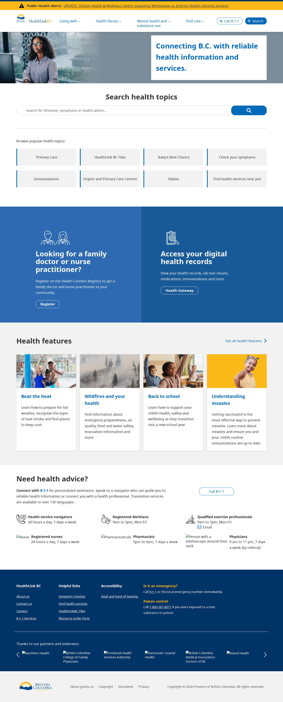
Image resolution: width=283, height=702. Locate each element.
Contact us (24, 604)
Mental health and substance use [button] (152, 23)
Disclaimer (126, 687)
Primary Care (46, 157)
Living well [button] (68, 21)
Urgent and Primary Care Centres (110, 179)
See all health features (243, 340)
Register (47, 304)
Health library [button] (107, 21)
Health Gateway (179, 290)
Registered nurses (47, 536)
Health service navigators (50, 516)
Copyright (106, 687)
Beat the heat (36, 396)
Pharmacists (144, 536)
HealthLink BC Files (110, 157)
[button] (17, 655)
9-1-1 (153, 592)
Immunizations (46, 179)
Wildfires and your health (105, 399)
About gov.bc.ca (82, 687)
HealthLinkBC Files (72, 611)
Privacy (144, 687)
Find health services (73, 604)
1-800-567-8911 (160, 607)
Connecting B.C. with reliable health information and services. (207, 57)
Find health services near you (237, 179)
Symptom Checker (72, 596)
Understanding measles (228, 399)
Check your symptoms (237, 157)
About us (22, 596)
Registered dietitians (131, 516)
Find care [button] (193, 21)
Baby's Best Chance (174, 157)
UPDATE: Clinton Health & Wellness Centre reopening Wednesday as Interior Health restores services (146, 5)
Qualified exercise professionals (224, 516)
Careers (22, 611)
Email (207, 527)
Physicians (238, 536)
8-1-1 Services (26, 618)
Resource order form (74, 618)
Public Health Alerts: (44, 5)
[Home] (34, 18)
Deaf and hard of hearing (119, 596)
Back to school (164, 396)
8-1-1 (231, 21)
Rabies (173, 179)
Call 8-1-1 (216, 491)
